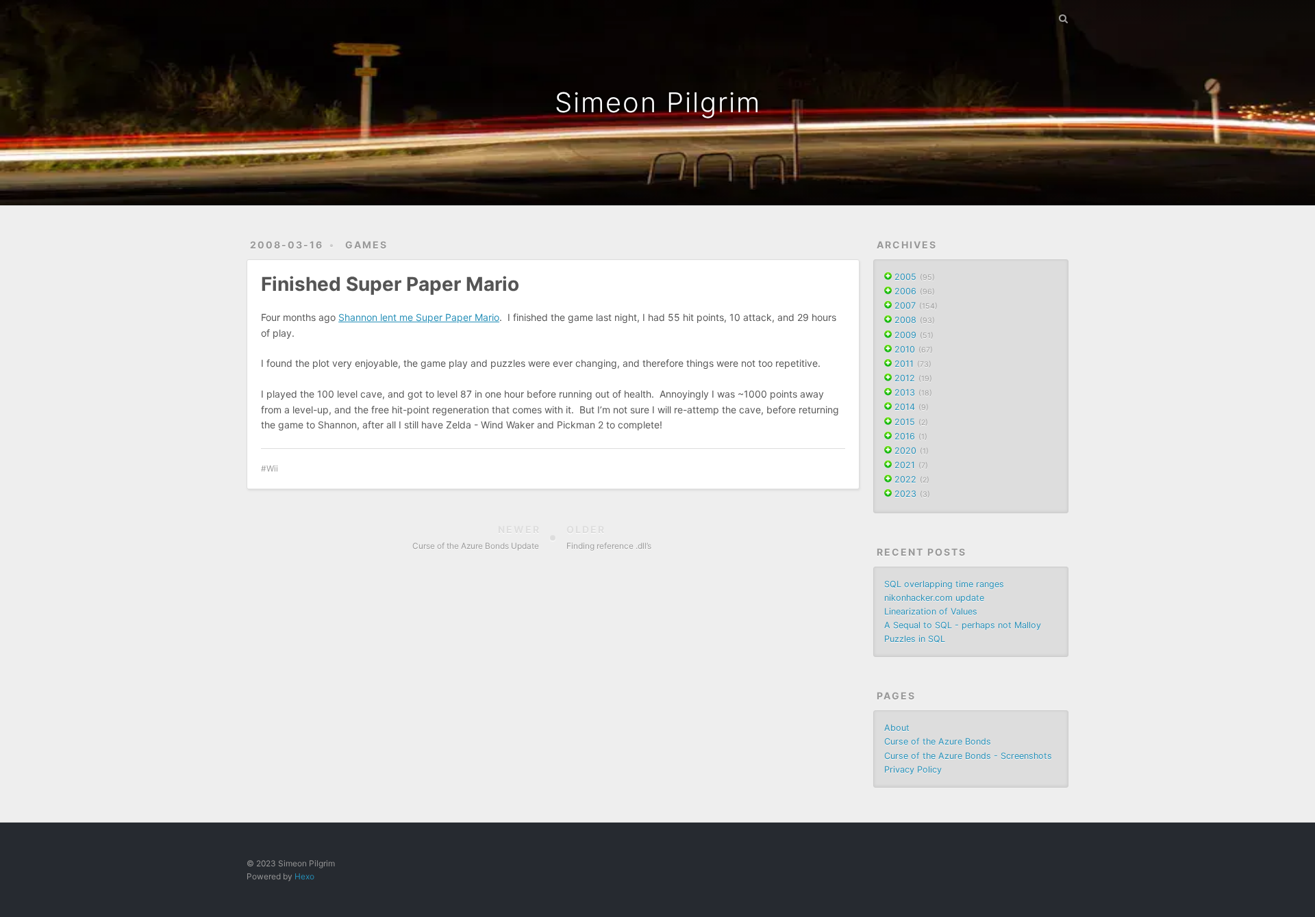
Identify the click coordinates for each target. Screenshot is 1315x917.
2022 (905, 479)
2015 (904, 422)
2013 (904, 392)
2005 (905, 277)
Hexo (304, 876)
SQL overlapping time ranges (944, 584)
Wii (272, 468)
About (897, 728)
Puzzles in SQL (914, 639)
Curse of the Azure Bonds (937, 741)
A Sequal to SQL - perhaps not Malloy (962, 625)
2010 (904, 349)
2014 (904, 407)
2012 (904, 378)
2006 (905, 291)
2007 (905, 305)
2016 (904, 436)
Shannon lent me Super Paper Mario (418, 317)
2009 (905, 335)
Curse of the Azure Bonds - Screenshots (968, 756)
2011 (904, 364)
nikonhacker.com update (934, 598)
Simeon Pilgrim (658, 102)
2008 (905, 320)
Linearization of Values (930, 611)
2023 (905, 494)
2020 (905, 450)
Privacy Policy (913, 769)
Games (366, 244)
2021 (904, 465)
